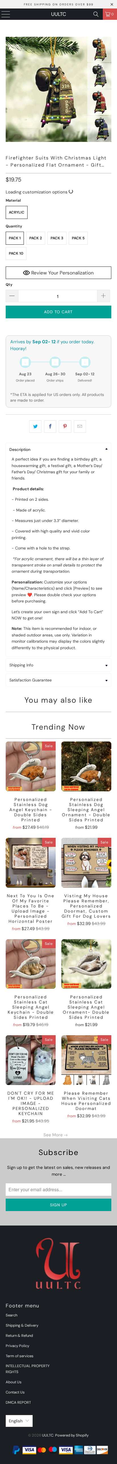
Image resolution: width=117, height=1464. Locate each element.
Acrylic (16, 212)
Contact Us (15, 1392)
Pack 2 (35, 238)
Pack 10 (16, 253)
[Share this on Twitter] (35, 426)
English (16, 1421)
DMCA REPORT (18, 1402)
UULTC (58, 14)
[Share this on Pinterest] (65, 426)
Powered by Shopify (72, 1435)
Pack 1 (15, 238)
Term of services (20, 1356)
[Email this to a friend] (80, 426)
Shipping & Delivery (22, 1325)
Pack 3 (57, 238)
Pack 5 (78, 238)
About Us (14, 1382)
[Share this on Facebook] (50, 426)
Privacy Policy (17, 1345)
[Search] (96, 14)
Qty (9, 284)
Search (11, 1315)
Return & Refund (19, 1335)
